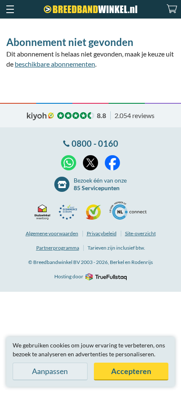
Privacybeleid (102, 233)
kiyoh (40, 116)
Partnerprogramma (57, 248)
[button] (9, 9)
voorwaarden (52, 233)
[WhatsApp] (68, 162)
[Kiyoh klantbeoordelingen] (95, 212)
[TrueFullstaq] (105, 276)
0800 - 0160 (95, 143)
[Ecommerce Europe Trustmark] (70, 212)
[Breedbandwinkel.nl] (90, 9)
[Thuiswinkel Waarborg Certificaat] (44, 212)
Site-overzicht (140, 233)
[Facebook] (112, 162)
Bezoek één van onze (100, 184)
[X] (90, 162)
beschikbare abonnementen (55, 64)
